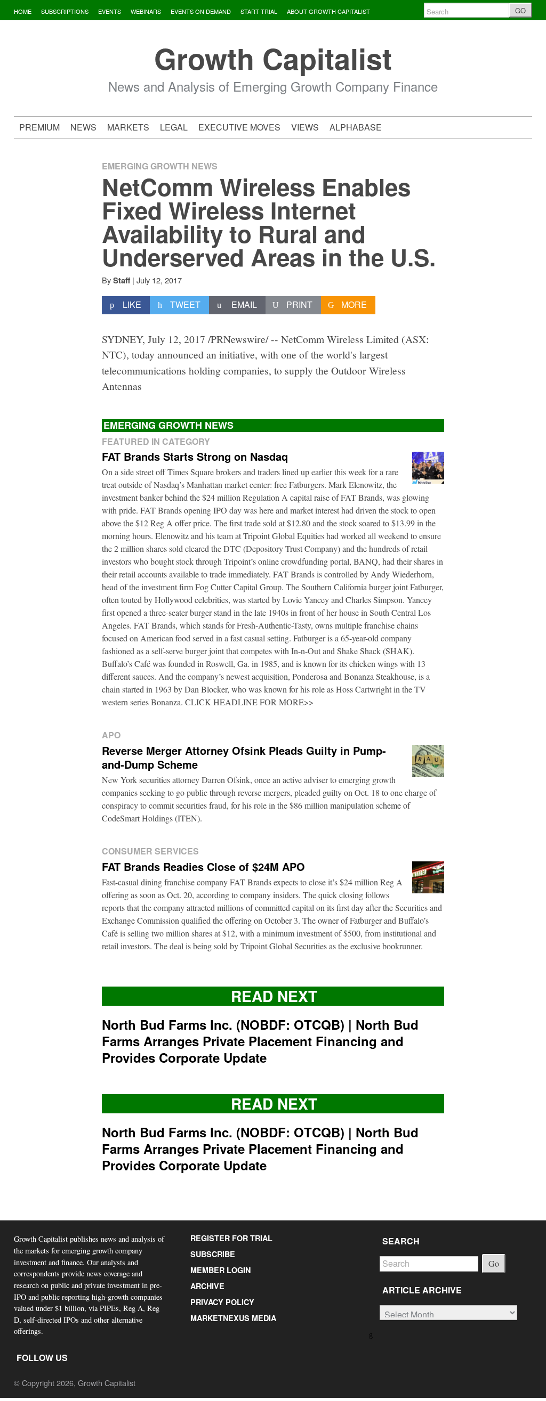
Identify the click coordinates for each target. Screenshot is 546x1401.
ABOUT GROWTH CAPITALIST (328, 11)
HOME (22, 11)
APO (111, 735)
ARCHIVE (207, 1286)
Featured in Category (156, 441)
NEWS (83, 127)
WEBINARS (146, 11)
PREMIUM (39, 127)
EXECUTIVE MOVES (239, 127)
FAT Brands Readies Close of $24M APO (203, 866)
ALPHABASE (356, 127)
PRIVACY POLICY (222, 1302)
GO (520, 10)
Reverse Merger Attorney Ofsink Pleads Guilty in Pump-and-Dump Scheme (244, 757)
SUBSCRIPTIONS (65, 11)
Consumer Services (150, 851)
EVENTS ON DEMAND (201, 11)
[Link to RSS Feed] (371, 1333)
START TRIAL (258, 11)
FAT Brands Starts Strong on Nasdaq (195, 456)
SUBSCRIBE (212, 1254)
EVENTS (109, 11)
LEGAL (174, 127)
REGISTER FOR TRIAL (231, 1238)
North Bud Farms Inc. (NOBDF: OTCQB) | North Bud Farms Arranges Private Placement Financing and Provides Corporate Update (260, 1040)
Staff (121, 280)
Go (493, 1263)
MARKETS (128, 127)
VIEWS (305, 127)
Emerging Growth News (160, 166)
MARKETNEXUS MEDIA (233, 1318)
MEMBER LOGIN (220, 1270)
